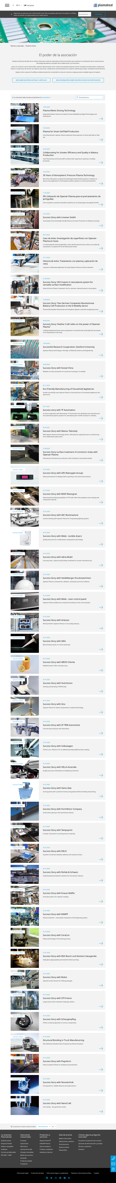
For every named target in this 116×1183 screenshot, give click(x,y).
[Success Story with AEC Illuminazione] (25, 517)
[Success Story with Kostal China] (25, 370)
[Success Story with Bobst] (25, 979)
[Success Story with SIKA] (25, 643)
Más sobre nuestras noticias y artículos (31, 80)
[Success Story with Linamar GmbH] (25, 219)
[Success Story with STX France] (25, 1000)
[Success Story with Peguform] (25, 1063)
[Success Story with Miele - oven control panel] (25, 601)
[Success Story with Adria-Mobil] (25, 559)
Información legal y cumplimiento (57, 1173)
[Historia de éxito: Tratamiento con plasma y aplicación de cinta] (25, 263)
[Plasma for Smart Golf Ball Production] (25, 133)
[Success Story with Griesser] (25, 622)
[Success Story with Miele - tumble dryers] (25, 538)
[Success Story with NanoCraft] (25, 1105)
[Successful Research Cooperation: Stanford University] (25, 349)
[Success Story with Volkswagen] (25, 748)
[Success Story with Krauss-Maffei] (25, 895)
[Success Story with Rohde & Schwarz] (25, 874)
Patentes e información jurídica (81, 1173)
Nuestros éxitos (31, 46)
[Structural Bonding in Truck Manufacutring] (25, 1042)
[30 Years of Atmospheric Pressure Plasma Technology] (25, 177)
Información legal (22, 1173)
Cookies (96, 1173)
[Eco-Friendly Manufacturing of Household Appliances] (25, 391)
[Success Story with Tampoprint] (25, 832)
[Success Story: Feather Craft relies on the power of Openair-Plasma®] (25, 326)
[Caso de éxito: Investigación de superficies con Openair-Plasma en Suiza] (25, 240)
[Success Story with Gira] (25, 706)
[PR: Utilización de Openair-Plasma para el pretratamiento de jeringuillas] (25, 198)
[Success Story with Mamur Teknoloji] (25, 433)
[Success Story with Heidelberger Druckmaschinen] (25, 580)
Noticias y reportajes (17, 46)
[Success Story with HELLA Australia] (25, 769)
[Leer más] (101, 119)
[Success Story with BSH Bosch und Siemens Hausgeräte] (25, 958)
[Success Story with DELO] (25, 853)
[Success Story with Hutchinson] (25, 685)
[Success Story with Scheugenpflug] (25, 1021)
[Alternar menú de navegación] (7, 5)
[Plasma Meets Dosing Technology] (25, 112)
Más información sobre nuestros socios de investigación (78, 80)
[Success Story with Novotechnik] (25, 1084)
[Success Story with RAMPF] (25, 916)
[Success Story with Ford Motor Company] (25, 811)
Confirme (98, 14)
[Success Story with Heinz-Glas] (25, 790)
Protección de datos (37, 1173)
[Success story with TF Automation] (25, 412)
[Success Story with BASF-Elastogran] (25, 496)
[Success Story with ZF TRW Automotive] (25, 727)
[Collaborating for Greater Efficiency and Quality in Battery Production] (25, 154)
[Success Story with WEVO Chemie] (25, 664)
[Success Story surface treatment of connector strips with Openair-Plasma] (25, 454)
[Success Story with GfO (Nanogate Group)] (25, 475)
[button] (13, 5)
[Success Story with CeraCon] (25, 937)
